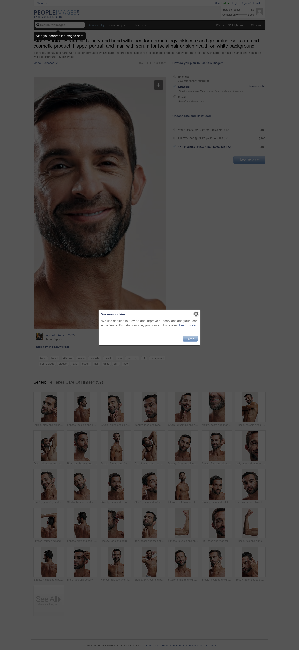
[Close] (196, 314)
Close (190, 339)
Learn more (187, 325)
